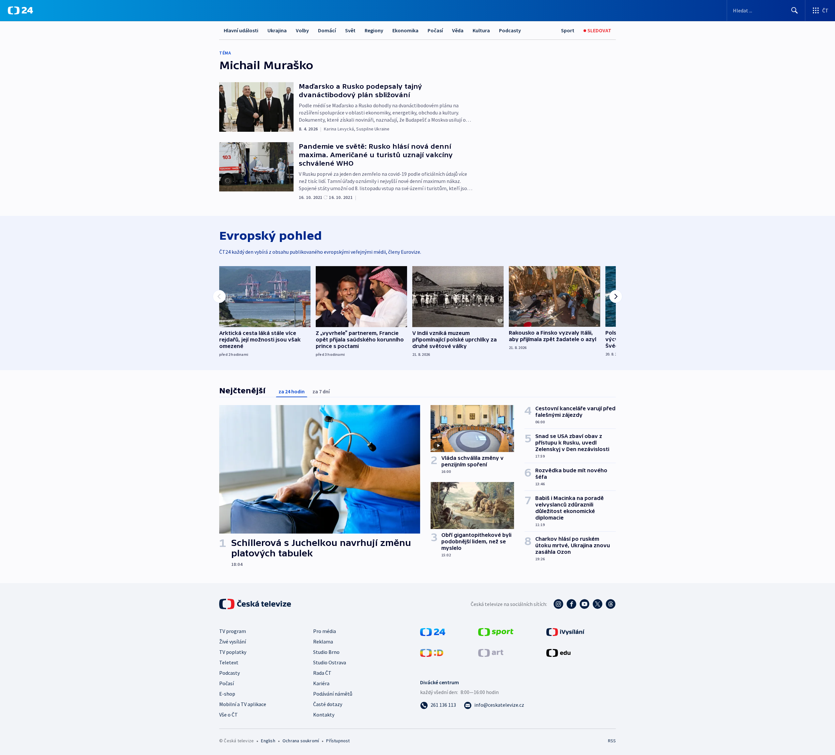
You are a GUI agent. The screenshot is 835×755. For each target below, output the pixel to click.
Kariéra (321, 683)
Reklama (323, 641)
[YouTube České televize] (584, 604)
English (268, 741)
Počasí (435, 30)
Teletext (228, 662)
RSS (612, 741)
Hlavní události (241, 30)
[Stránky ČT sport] (495, 631)
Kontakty (323, 714)
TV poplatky (232, 652)
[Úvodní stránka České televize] (255, 604)
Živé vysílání (232, 641)
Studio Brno (326, 652)
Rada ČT (322, 673)
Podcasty (510, 30)
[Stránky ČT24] (432, 631)
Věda (457, 30)
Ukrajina (277, 30)
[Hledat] (794, 10)
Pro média (324, 631)
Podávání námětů (332, 693)
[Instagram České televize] (558, 604)
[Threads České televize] (610, 604)
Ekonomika (405, 30)
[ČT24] (20, 10)
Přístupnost (338, 741)
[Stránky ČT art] (490, 652)
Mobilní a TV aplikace (242, 704)
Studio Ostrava (329, 662)
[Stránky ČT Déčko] (431, 652)
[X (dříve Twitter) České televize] (597, 604)
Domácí (327, 30)
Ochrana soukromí (300, 741)
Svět (350, 30)
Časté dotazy (327, 704)
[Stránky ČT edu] (558, 652)
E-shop (227, 693)
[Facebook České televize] (571, 604)
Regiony (374, 30)
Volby (302, 30)
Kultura (481, 30)
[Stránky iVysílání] (565, 631)
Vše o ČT (228, 714)
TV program (232, 631)
